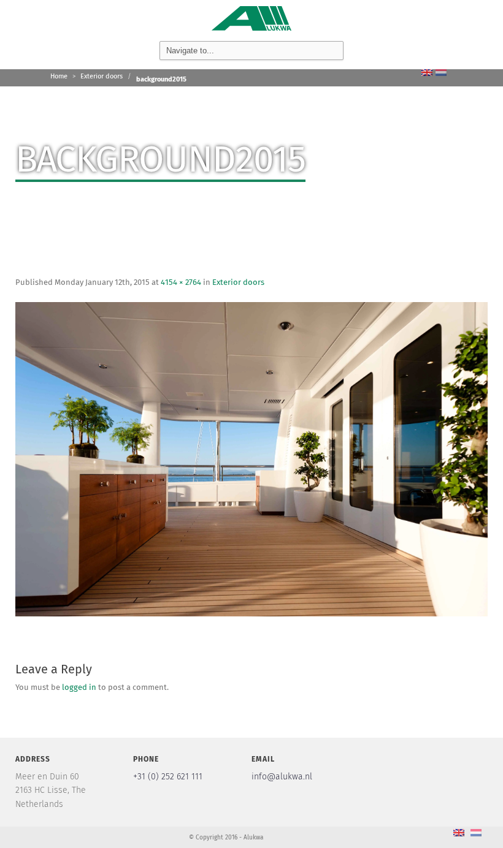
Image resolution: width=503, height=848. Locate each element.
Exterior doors (101, 76)
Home (58, 76)
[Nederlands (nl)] (441, 72)
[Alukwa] (251, 16)
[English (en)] (426, 72)
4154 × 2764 (181, 283)
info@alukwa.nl (282, 777)
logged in (79, 688)
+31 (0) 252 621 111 (167, 777)
